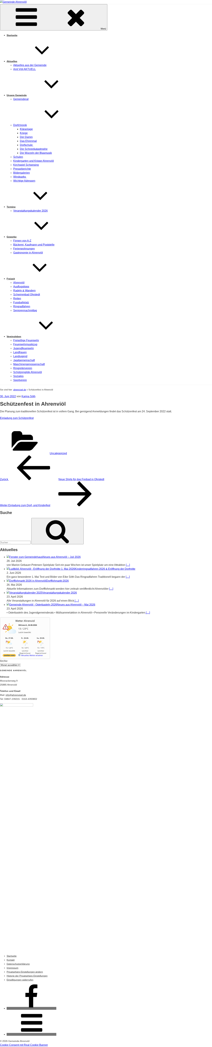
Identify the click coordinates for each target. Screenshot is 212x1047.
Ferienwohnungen (24, 248)
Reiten (17, 298)
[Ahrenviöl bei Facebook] (31, 1008)
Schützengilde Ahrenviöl (27, 372)
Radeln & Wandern (24, 290)
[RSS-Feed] (31, 1034)
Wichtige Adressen (24, 180)
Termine (11, 206)
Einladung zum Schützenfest (17, 418)
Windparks (19, 176)
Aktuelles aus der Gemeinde (30, 65)
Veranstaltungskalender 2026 (30, 210)
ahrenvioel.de (19, 389)
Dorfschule (26, 145)
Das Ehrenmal (28, 141)
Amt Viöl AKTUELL (24, 69)
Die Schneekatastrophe (34, 149)
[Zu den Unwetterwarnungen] (10, 635)
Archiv (3, 661)
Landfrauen (20, 352)
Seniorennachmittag (25, 310)
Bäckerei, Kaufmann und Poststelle (33, 244)
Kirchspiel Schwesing (26, 164)
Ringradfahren (21, 306)
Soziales (18, 376)
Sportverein (20, 380)
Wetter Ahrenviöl (25, 620)
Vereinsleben (14, 336)
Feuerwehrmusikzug (25, 344)
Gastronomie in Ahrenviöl (28, 252)
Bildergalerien (21, 172)
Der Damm (26, 137)
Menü (103, 28)
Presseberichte (22, 168)
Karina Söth (28, 396)
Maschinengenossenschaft (29, 364)
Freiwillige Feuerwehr (26, 340)
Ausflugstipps (21, 286)
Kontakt (11, 960)
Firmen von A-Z (22, 240)
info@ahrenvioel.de (16, 695)
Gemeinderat (20, 99)
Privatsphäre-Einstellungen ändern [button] (25, 971)
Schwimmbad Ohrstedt (26, 294)
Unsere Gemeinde (17, 95)
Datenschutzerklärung (18, 964)
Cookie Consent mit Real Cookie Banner (24, 1045)
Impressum (12, 968)
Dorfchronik (20, 125)
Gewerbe (12, 236)
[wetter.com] (9, 656)
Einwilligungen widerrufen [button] (20, 979)
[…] (128, 564)
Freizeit (11, 278)
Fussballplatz (21, 302)
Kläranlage (26, 129)
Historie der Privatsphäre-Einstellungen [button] (27, 975)
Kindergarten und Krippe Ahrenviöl (33, 160)
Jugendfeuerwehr (23, 348)
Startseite (12, 35)
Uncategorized (58, 453)
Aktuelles (12, 61)
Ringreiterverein (22, 368)
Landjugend (20, 356)
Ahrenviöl (19, 282)
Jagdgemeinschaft (24, 360)
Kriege (24, 133)
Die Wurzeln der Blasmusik (36, 153)
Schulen (18, 156)
